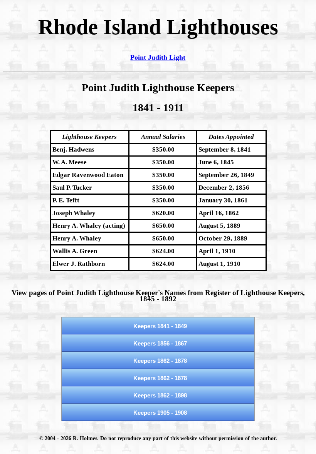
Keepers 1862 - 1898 (160, 395)
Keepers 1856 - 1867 (160, 343)
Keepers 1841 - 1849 (160, 326)
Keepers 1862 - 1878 (160, 360)
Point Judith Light (157, 57)
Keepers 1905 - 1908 (160, 412)
